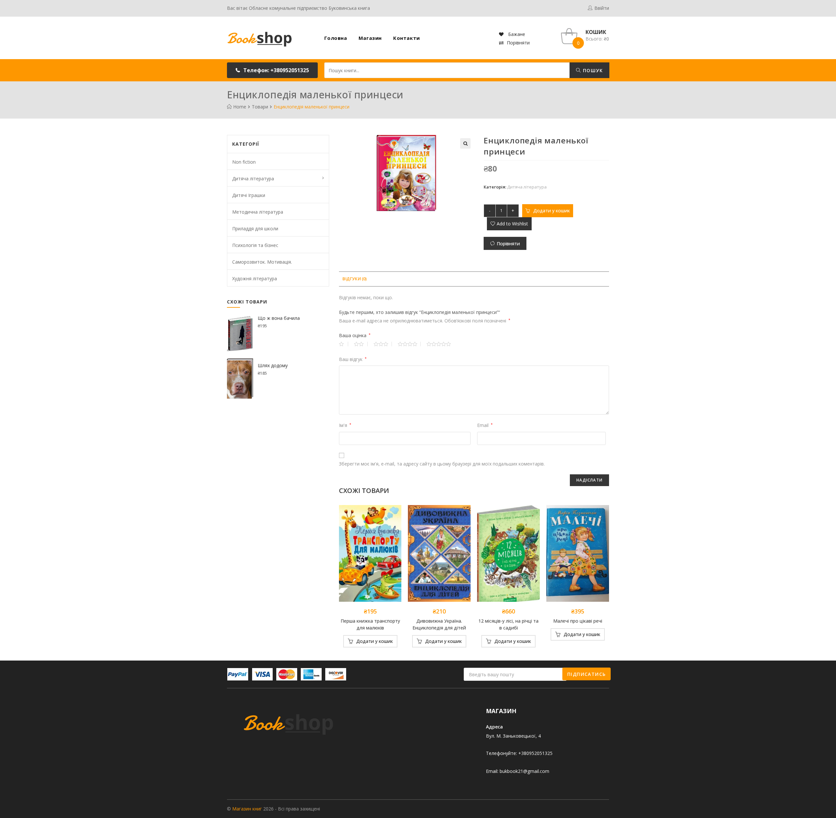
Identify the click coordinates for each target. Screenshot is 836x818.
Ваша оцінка (355, 335)
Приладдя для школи (255, 228)
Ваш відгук (353, 359)
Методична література (257, 212)
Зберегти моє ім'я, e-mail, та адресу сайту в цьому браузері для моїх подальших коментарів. (442, 464)
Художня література (254, 278)
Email (485, 425)
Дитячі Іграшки (248, 195)
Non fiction (244, 162)
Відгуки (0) (354, 279)
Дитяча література (527, 187)
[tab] (354, 279)
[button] (272, 70)
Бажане (516, 34)
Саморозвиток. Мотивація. (262, 262)
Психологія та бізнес (255, 245)
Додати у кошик (551, 210)
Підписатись (586, 674)
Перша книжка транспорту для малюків (370, 624)
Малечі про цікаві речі (577, 621)
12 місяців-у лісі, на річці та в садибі (508, 624)
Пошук (592, 70)
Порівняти (518, 43)
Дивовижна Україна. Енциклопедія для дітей (439, 624)
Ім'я (345, 425)
